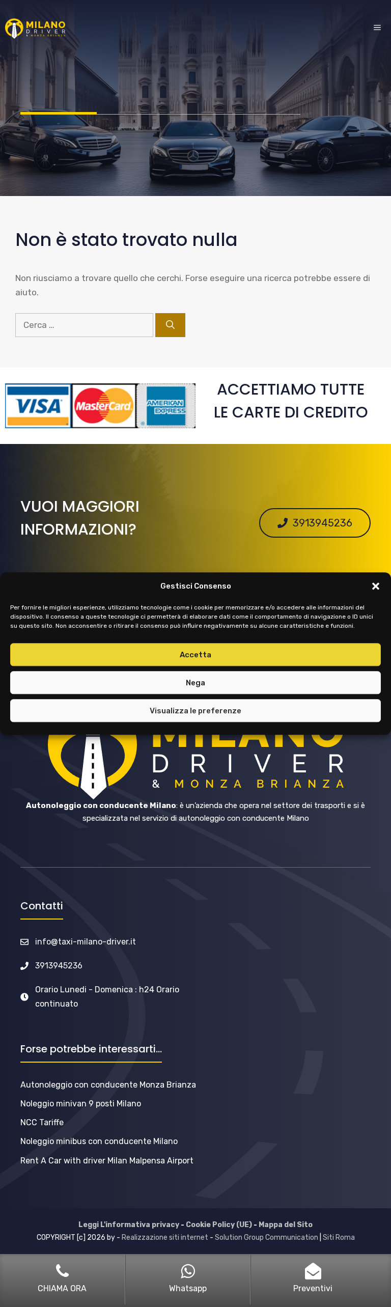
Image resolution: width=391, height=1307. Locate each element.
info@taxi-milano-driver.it (85, 942)
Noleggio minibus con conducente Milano (99, 1141)
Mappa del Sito (286, 1224)
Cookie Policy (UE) (219, 1224)
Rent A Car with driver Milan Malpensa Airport (106, 1160)
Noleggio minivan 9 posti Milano (80, 1103)
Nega (195, 682)
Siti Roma (339, 1237)
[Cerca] (170, 325)
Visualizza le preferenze (195, 710)
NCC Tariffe (42, 1122)
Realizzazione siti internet (165, 1237)
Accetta (195, 654)
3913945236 (58, 965)
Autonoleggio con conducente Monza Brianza (108, 1085)
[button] (376, 586)
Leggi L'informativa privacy (128, 1224)
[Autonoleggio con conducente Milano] (35, 28)
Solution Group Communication (266, 1237)
